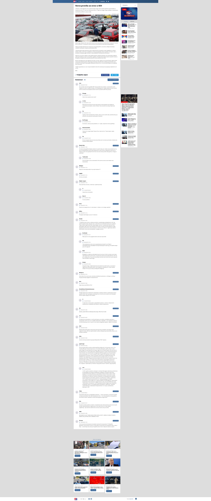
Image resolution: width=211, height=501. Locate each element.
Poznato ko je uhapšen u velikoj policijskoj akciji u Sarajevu (80, 470)
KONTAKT (90, 1)
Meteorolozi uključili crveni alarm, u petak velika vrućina (96, 487)
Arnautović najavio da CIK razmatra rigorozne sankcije (112, 470)
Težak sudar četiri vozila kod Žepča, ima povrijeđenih (81, 487)
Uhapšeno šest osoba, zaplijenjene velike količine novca (112, 488)
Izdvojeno (126, 21)
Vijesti (83, 1)
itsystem (131, 498)
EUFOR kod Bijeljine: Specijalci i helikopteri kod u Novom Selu (81, 452)
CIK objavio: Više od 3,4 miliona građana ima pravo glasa (112, 452)
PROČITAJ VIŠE (77, 455)
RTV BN (87, 1)
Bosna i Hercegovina (97, 439)
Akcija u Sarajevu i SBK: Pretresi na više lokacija (95, 470)
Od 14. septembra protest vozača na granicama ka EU (96, 452)
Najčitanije (132, 21)
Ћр (97, 1)
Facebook (106, 75)
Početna (79, 1)
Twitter (115, 75)
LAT (95, 1)
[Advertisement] (88, 434)
